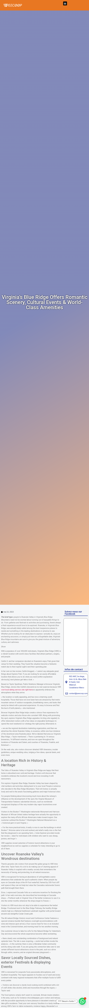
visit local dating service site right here (17, 690)
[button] (65, 3)
